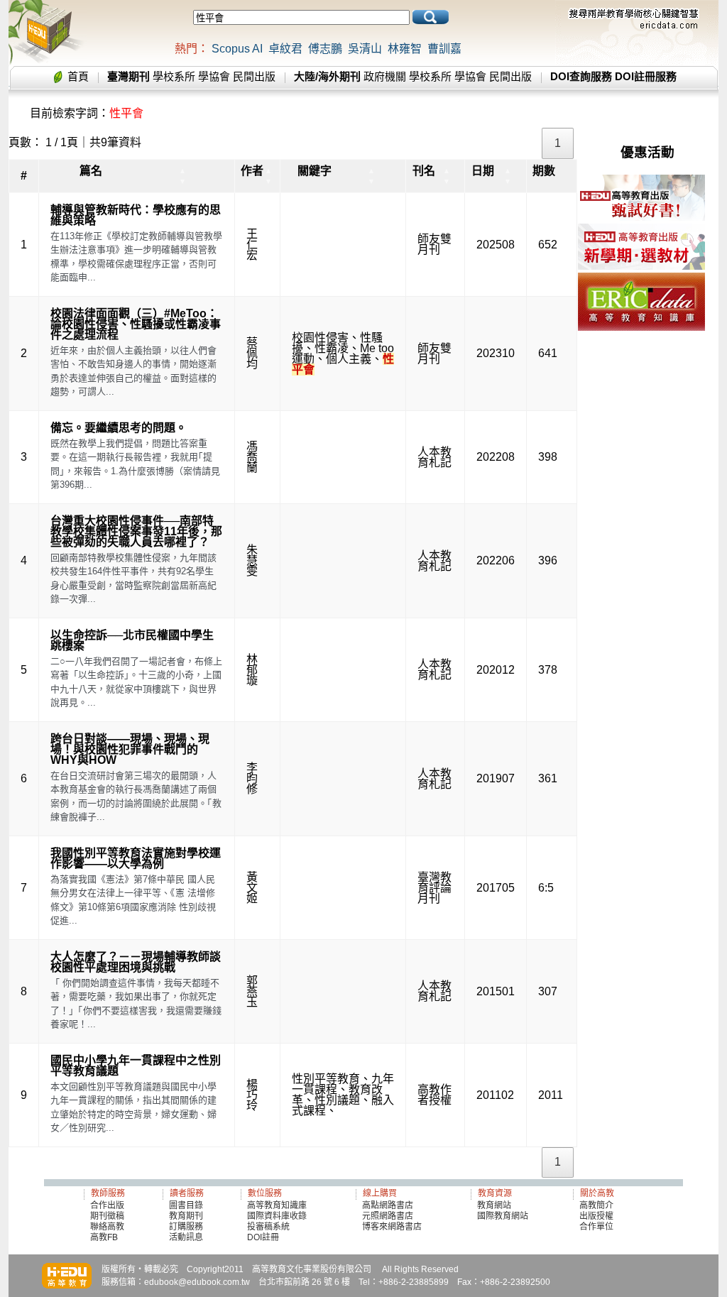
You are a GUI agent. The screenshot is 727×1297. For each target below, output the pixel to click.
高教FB (104, 1237)
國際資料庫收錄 (277, 1216)
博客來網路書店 (392, 1227)
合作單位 (596, 1227)
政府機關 (385, 76)
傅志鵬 (325, 49)
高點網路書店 (388, 1205)
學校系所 (174, 76)
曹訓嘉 (444, 49)
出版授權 (596, 1216)
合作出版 (107, 1205)
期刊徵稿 (107, 1216)
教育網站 (494, 1205)
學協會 (214, 76)
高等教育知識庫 (277, 1205)
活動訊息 (186, 1237)
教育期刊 (186, 1216)
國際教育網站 (502, 1216)
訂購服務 (186, 1227)
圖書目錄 (186, 1205)
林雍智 (405, 49)
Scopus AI (237, 49)
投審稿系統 (268, 1227)
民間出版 (254, 76)
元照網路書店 (387, 1216)
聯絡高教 (107, 1227)
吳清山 (365, 49)
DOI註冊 (263, 1237)
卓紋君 (285, 49)
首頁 (78, 76)
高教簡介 (596, 1205)
